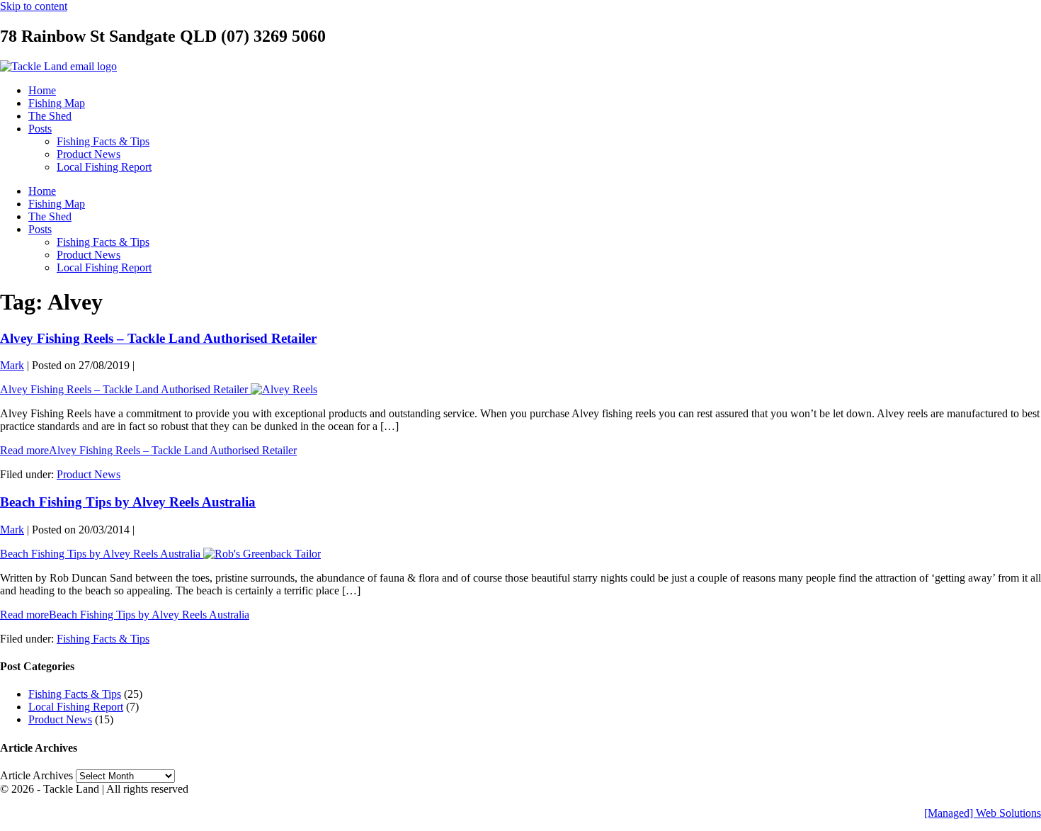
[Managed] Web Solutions (982, 813)
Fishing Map (56, 103)
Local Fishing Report (104, 167)
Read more (148, 450)
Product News (88, 154)
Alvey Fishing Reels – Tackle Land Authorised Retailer (158, 338)
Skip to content (33, 6)
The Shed (50, 116)
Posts (40, 129)
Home (42, 90)
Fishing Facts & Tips (103, 141)
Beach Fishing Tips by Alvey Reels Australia (128, 501)
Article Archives (36, 775)
